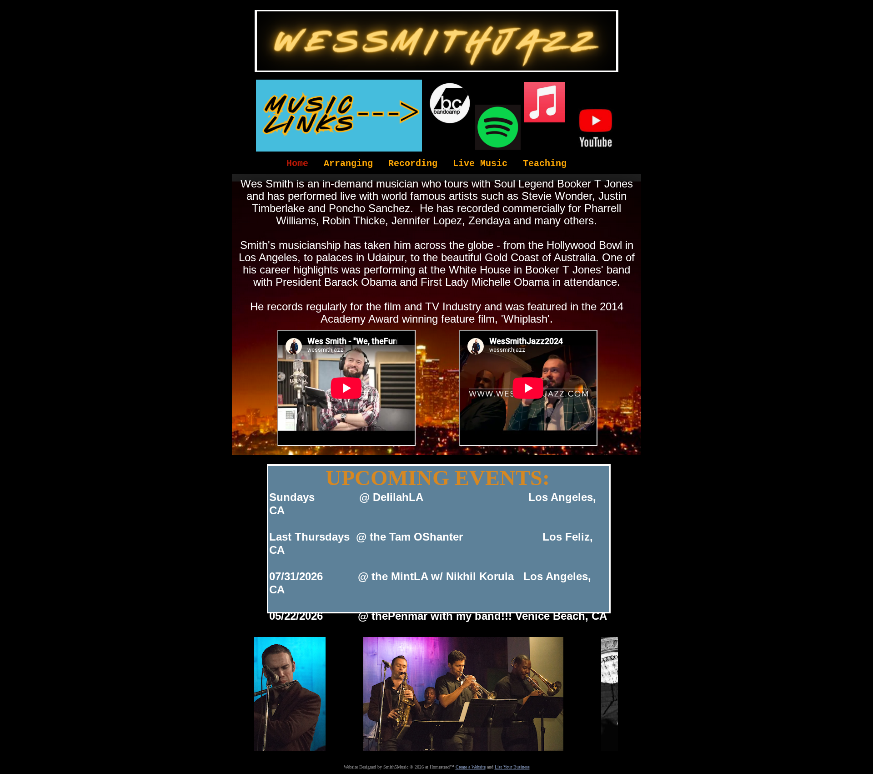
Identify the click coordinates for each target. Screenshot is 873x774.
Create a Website (471, 766)
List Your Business (512, 766)
